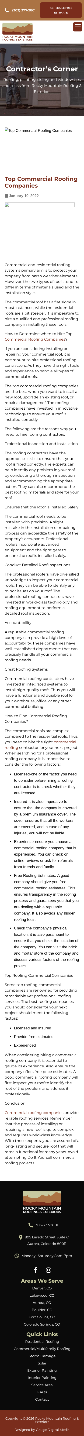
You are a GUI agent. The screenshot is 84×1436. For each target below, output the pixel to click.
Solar (42, 1363)
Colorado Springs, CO (42, 1324)
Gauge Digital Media (53, 1430)
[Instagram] (48, 1270)
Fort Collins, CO (42, 1317)
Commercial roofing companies (34, 1112)
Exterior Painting (42, 1370)
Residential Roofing (42, 1341)
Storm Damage (42, 1356)
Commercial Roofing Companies (35, 339)
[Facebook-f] (36, 1270)
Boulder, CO (42, 1310)
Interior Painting (42, 1377)
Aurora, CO (42, 1302)
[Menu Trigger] (77, 26)
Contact (42, 1399)
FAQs (42, 1392)
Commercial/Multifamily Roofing (42, 1349)
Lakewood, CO (42, 1295)
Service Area (42, 1385)
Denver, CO (42, 1288)
